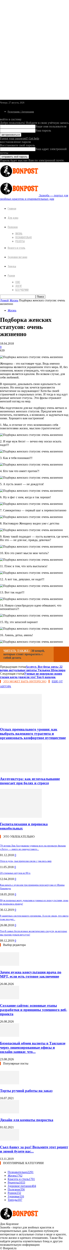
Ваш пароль (43, 130)
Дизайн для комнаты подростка (26, 1120)
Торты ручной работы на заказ (26, 1091)
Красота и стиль (16, 248)
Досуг (18, 286)
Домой (4, 300)
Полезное (13, 227)
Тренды (12, 266)
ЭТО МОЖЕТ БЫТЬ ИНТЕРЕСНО (24, 681)
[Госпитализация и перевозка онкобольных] (21, 816)
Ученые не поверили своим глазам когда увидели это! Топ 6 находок (31, 675)
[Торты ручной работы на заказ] (9, 1083)
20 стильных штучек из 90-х (15, 873)
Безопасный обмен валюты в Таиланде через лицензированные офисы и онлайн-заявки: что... (32, 1047)
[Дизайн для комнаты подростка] (9, 1112)
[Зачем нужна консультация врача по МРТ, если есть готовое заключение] (9, 964)
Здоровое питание (17, 257)
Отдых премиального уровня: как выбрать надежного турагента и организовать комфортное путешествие (33, 733)
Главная (12, 208)
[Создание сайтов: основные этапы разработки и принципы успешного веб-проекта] (9, 998)
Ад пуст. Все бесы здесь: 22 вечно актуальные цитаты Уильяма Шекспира (32, 668)
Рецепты (20, 241)
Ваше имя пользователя (50, 126)
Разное (11, 275)
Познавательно (23, 237)
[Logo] (19, 178)
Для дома (13, 218)
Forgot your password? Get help (19, 138)
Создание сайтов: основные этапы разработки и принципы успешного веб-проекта (33, 1009)
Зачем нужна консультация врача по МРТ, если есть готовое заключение (30, 974)
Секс (17, 282)
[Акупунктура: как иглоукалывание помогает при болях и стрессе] (21, 771)
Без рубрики (22, 290)
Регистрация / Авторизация (21, 111)
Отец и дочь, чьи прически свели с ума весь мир (26, 861)
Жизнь (18, 233)
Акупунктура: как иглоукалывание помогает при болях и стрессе (30, 781)
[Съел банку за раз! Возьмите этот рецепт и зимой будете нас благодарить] (9, 1139)
